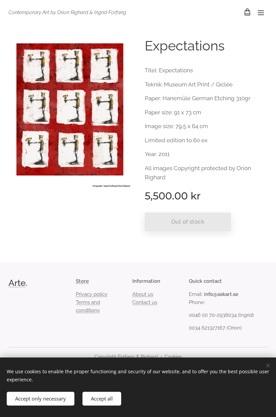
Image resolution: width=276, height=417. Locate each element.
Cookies (173, 356)
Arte (17, 283)
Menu (261, 12)
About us (142, 294)
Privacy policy (91, 294)
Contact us (144, 302)
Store (82, 281)
